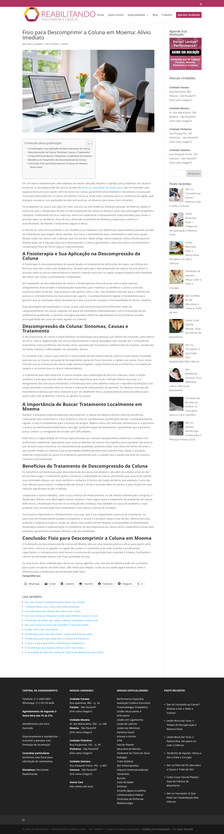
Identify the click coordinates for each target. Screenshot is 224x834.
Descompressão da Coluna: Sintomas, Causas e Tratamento (59, 152)
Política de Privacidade (156, 829)
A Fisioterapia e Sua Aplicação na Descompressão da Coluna (59, 148)
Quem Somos (116, 15)
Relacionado (36, 167)
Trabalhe (167, 15)
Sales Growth (185, 829)
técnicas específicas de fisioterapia (102, 187)
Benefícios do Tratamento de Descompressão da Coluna (57, 159)
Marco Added (35, 44)
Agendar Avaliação (189, 14)
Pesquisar (194, 173)
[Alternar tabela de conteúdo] (88, 144)
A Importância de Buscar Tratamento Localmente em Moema (60, 155)
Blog (155, 15)
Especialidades (136, 15)
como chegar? (183, 100)
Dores (64, 44)
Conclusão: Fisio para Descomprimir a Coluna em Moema (57, 163)
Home (100, 15)
